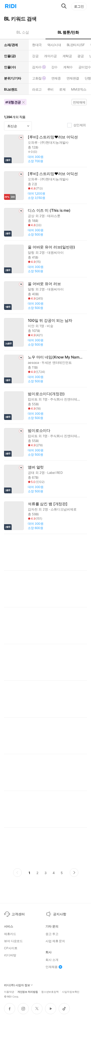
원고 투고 (52, 934)
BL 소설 (22, 32)
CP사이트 (10, 948)
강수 (54, 67)
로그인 (79, 6)
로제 (62, 89)
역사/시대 (54, 45)
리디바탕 (10, 955)
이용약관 (9, 991)
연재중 (56, 78)
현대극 (37, 45)
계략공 (67, 56)
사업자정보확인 (70, 991)
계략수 (68, 67)
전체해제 (79, 102)
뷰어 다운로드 (13, 941)
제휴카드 (10, 934)
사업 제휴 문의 (55, 941)
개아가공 (50, 56)
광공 (80, 56)
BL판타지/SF (76, 45)
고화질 (37, 78)
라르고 (37, 89)
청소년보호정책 (50, 991)
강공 (35, 56)
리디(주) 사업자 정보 (17, 985)
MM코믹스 (78, 89)
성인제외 (79, 125)
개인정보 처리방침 (27, 991)
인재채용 (52, 967)
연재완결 (72, 78)
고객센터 (18, 914)
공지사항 (59, 914)
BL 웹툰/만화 (68, 32)
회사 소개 (52, 960)
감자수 (37, 67)
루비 (50, 89)
